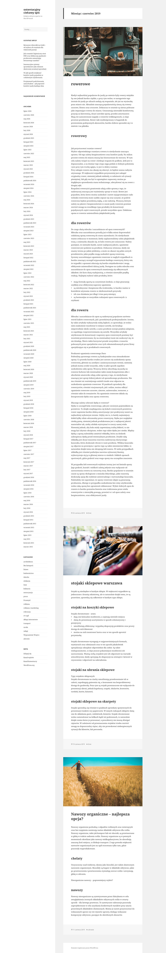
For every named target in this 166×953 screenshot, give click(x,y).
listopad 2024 (28, 177)
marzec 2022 (28, 288)
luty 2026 (27, 130)
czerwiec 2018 (29, 419)
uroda (26, 627)
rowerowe (80, 83)
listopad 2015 (28, 520)
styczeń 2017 (28, 473)
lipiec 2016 (27, 493)
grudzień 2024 (29, 173)
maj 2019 (27, 392)
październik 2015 (30, 524)
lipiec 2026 (27, 111)
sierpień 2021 (28, 315)
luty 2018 (27, 431)
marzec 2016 (28, 504)
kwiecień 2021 (29, 331)
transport (27, 623)
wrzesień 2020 (29, 354)
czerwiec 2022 (29, 277)
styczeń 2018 (28, 435)
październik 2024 (30, 180)
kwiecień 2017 (29, 462)
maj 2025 (27, 157)
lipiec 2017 (27, 450)
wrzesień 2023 (29, 227)
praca (26, 596)
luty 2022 (27, 292)
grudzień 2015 (29, 516)
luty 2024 (27, 211)
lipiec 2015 (27, 535)
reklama (27, 604)
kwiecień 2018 (29, 423)
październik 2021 (30, 308)
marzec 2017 (28, 466)
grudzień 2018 (29, 404)
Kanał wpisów (29, 657)
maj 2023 (27, 242)
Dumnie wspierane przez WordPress (84, 948)
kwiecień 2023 (29, 246)
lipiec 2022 (27, 273)
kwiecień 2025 (29, 161)
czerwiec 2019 (29, 389)
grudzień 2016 (29, 477)
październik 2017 (30, 443)
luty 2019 (27, 396)
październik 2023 (30, 223)
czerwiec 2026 (29, 115)
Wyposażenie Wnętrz (31, 635)
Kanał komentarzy (30, 661)
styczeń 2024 (28, 215)
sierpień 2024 (28, 188)
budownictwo (29, 573)
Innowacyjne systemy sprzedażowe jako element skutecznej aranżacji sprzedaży (35, 66)
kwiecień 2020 (29, 369)
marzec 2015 (28, 547)
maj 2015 (27, 539)
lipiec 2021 (27, 319)
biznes (26, 569)
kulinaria (27, 589)
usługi (26, 631)
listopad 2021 (28, 304)
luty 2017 (27, 470)
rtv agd (26, 616)
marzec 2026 (28, 126)
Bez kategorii (28, 565)
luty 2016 (27, 508)
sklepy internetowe (31, 619)
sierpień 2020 (28, 358)
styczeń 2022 (28, 296)
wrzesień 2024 (29, 184)
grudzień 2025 (29, 138)
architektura (28, 562)
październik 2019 (30, 381)
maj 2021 (27, 327)
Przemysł (27, 600)
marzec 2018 (28, 427)
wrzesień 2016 (29, 485)
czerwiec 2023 (29, 238)
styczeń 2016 (28, 512)
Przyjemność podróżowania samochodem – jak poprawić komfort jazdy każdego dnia (34, 83)
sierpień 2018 (28, 412)
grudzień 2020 (29, 346)
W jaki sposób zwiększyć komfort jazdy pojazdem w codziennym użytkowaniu (33, 75)
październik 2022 (30, 261)
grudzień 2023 (29, 219)
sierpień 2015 (28, 531)
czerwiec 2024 (29, 196)
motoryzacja (28, 592)
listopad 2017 (28, 439)
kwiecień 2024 (29, 204)
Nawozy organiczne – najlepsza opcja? (100, 816)
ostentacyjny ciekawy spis (32, 11)
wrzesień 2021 (29, 312)
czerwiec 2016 (29, 497)
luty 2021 (27, 339)
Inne (25, 585)
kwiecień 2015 (29, 543)
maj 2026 (27, 119)
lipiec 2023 (27, 234)
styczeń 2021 (28, 342)
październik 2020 (30, 350)
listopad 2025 (28, 142)
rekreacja (27, 612)
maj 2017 (27, 458)
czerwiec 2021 (29, 323)
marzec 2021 (28, 335)
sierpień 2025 (28, 146)
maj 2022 (27, 281)
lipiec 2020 (27, 362)
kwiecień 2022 (29, 285)
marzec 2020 (28, 373)
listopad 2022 (28, 258)
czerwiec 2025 (29, 153)
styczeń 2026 (28, 134)
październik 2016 (30, 481)
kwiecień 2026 (29, 123)
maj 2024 (27, 200)
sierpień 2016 (28, 489)
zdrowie (27, 639)
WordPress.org (29, 665)
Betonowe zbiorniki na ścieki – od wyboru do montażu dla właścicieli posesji (35, 47)
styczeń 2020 (28, 377)
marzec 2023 (28, 250)
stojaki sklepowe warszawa (96, 583)
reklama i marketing (31, 608)
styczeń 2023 (28, 254)
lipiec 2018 (27, 416)
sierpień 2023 (28, 231)
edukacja (27, 581)
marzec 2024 (28, 207)
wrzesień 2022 (29, 265)
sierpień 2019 (28, 385)
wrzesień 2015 (29, 527)
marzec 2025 (28, 165)
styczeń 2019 (28, 400)
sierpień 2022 (28, 269)
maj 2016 (27, 500)
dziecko (26, 577)
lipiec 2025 (27, 150)
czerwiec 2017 (29, 454)
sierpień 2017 (28, 446)
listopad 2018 (28, 408)
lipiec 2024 (27, 192)
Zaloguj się (27, 654)
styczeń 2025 (28, 169)
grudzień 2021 (29, 300)
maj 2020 (27, 366)
